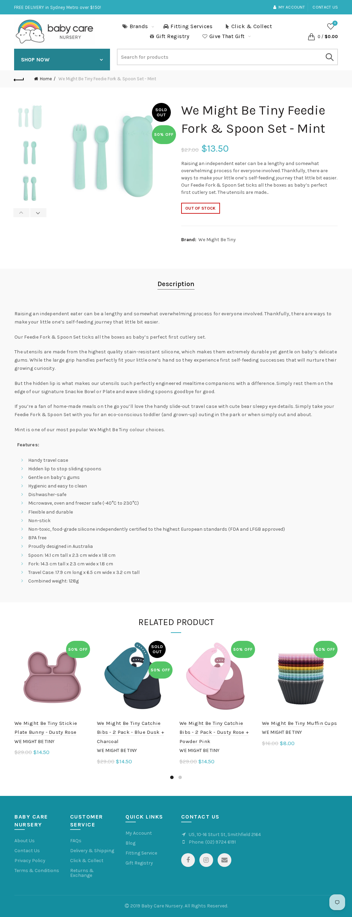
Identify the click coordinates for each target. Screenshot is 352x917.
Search (329, 56)
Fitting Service (141, 853)
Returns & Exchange (82, 873)
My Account (138, 833)
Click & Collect (251, 26)
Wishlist (335, 23)
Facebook (188, 860)
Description (176, 284)
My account (291, 7)
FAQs (75, 841)
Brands (139, 26)
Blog (130, 843)
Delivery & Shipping (92, 851)
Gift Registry (172, 36)
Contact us (325, 7)
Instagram (206, 860)
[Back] (19, 79)
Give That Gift (227, 36)
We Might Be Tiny (217, 240)
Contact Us (27, 851)
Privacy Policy (29, 860)
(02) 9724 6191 (220, 842)
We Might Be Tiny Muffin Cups (299, 723)
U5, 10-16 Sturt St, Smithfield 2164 (225, 834)
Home (46, 78)
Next (38, 212)
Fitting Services (191, 26)
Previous (21, 212)
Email (224, 860)
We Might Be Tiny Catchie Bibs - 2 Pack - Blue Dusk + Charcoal (130, 732)
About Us (24, 841)
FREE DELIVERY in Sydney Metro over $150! (57, 7)
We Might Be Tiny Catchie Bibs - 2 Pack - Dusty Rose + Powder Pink (214, 732)
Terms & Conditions (36, 870)
